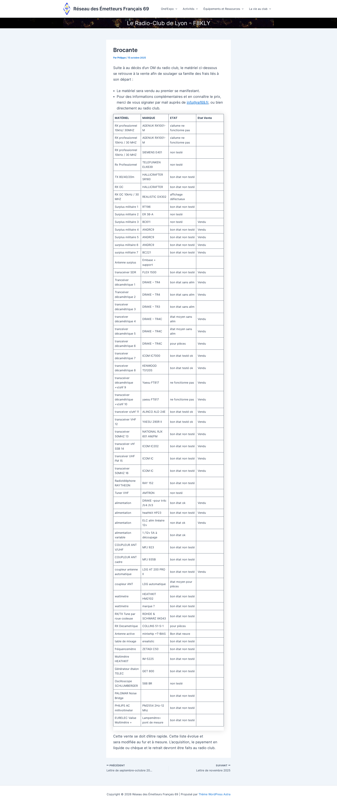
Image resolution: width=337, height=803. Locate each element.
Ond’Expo (167, 9)
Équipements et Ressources (221, 9)
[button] (175, 9)
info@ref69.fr (197, 102)
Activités (188, 9)
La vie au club (258, 9)
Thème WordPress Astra (214, 794)
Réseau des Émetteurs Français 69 (111, 8)
